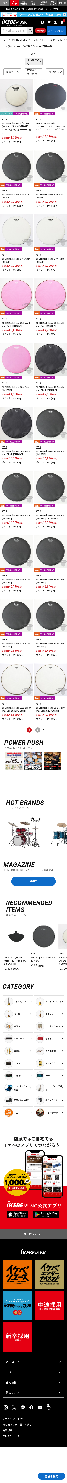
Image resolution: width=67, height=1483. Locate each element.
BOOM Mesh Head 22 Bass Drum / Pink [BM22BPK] (16, 324)
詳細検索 (40, 30)
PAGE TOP (36, 1233)
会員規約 (7, 1430)
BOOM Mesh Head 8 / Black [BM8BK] (15, 196)
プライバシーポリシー (15, 1418)
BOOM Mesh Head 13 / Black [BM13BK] (50, 581)
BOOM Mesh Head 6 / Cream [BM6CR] (50, 260)
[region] (33, 834)
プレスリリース (11, 1436)
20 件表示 (54, 72)
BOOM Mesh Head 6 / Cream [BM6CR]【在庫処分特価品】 (16, 125)
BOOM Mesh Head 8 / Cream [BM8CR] (16, 260)
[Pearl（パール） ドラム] (24, 834)
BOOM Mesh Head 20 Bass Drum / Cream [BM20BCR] (50, 709)
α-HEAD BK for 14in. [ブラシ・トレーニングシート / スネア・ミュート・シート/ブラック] (50, 128)
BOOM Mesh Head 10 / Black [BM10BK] (50, 645)
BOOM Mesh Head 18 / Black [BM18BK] (50, 453)
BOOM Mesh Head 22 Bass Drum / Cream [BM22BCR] (16, 709)
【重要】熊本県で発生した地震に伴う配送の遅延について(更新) (33, 9)
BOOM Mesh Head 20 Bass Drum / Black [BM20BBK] (16, 453)
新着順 (9, 72)
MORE (33, 881)
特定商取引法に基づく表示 (17, 1424)
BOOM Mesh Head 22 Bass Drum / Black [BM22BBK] (50, 388)
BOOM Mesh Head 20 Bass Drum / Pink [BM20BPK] (50, 324)
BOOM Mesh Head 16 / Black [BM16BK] (16, 517)
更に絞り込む (33, 61)
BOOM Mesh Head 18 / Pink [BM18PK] (15, 388)
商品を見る (51, 1476)
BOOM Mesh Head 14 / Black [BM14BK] (16, 581)
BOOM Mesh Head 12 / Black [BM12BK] (16, 645)
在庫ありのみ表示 (32, 71)
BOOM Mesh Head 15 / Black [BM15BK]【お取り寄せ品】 (50, 517)
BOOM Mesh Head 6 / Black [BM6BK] (49, 196)
